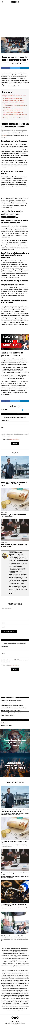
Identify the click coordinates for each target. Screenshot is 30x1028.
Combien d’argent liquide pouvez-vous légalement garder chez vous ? (14, 708)
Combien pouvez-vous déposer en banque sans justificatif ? (12, 705)
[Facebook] (5, 68)
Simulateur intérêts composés (6, 725)
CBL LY (15, 1025)
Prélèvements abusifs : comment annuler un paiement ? (11, 710)
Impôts (15, 406)
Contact (23, 1023)
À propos (7, 1023)
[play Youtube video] (15, 342)
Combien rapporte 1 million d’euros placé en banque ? (11, 700)
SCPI (20, 406)
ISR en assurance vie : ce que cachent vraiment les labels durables (14, 545)
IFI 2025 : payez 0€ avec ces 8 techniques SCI (12, 936)
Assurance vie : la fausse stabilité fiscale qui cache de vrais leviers (13, 515)
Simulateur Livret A (4, 722)
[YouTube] (17, 1018)
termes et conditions (14, 439)
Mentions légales (15, 1023)
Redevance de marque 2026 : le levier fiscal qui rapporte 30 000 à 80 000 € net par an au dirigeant (14, 483)
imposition (4, 135)
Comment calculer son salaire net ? (7, 715)
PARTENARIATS (15, 1021)
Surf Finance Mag (10, 62)
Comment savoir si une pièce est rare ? (8, 703)
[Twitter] (15, 68)
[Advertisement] (15, 20)
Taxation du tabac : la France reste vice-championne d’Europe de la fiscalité (14, 905)
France (10, 406)
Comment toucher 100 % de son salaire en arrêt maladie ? (12, 713)
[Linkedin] (24, 68)
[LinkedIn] (12, 593)
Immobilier (18, 63)
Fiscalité (11, 63)
